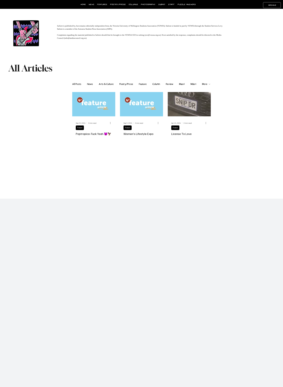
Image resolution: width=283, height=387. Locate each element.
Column (156, 84)
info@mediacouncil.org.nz (75, 38)
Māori (193, 84)
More (204, 84)
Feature (143, 84)
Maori (182, 84)
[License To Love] (189, 104)
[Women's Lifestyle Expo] (141, 104)
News (90, 84)
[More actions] (111, 123)
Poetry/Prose (126, 84)
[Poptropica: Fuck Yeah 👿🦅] (93, 104)
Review (169, 84)
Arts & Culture (106, 84)
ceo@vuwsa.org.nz (152, 35)
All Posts (76, 84)
